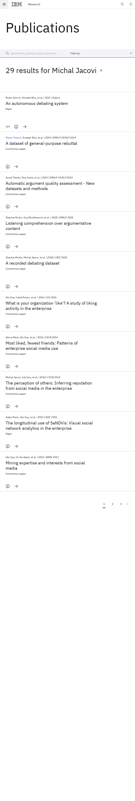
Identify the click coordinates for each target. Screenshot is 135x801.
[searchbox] (34, 53)
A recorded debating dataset (32, 263)
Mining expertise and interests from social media (45, 465)
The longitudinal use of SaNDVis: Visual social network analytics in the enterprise (49, 425)
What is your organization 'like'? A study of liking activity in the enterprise (51, 305)
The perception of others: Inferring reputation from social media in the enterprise (49, 385)
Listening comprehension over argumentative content (48, 225)
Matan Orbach (13, 137)
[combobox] (101, 53)
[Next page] (127, 504)
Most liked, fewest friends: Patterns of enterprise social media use (42, 345)
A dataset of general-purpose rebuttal (41, 143)
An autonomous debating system (37, 103)
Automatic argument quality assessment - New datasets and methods (50, 186)
